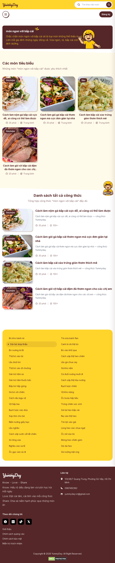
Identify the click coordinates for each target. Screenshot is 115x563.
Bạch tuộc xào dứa (18, 410)
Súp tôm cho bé (17, 416)
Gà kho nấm (67, 368)
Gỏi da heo (66, 446)
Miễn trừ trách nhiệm (12, 543)
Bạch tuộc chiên (69, 386)
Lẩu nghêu (14, 428)
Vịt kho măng (67, 392)
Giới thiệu (6, 529)
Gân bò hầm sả (16, 374)
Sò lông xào (15, 440)
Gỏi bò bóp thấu (19, 344)
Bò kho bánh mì (16, 338)
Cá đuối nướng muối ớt (72, 374)
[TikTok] (21, 522)
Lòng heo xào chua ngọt (73, 428)
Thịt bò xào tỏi (16, 356)
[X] (29, 522)
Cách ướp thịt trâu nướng (73, 380)
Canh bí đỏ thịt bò (69, 344)
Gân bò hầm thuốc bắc (20, 380)
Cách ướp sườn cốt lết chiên (22, 434)
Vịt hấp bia (14, 404)
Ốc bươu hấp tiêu (69, 398)
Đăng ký (106, 14)
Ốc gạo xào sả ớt (17, 452)
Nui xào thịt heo (69, 416)
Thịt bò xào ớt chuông (20, 368)
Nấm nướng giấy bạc (19, 422)
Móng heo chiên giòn (71, 440)
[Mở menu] (5, 14)
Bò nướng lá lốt (16, 350)
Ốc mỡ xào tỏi (68, 434)
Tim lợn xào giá (68, 422)
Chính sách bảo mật (12, 538)
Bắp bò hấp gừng (17, 386)
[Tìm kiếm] (109, 4)
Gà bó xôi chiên (17, 392)
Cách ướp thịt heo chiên (73, 356)
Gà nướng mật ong (70, 452)
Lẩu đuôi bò (15, 362)
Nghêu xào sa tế (17, 446)
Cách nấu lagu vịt (17, 398)
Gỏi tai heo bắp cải (70, 410)
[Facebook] (5, 522)
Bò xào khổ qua (69, 350)
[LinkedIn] (13, 522)
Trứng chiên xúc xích (71, 404)
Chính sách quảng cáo (13, 534)
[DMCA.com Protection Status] (58, 559)
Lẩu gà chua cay (69, 362)
